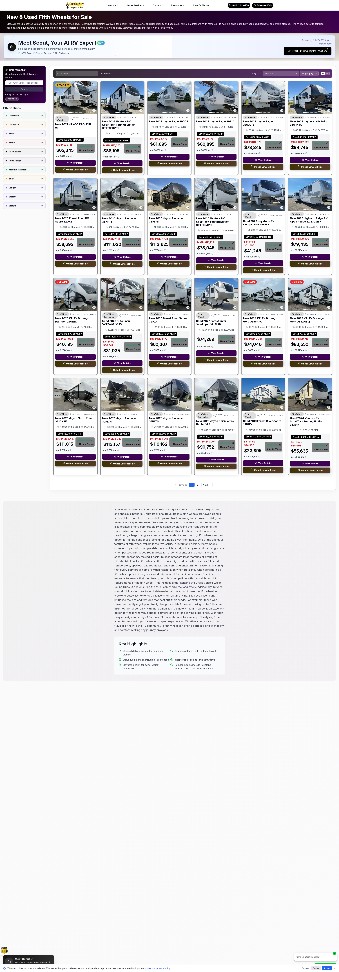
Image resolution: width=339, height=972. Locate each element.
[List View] (327, 73)
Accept (327, 968)
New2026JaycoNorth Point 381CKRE (74, 420)
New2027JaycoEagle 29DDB (168, 121)
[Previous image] (57, 97)
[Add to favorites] (94, 110)
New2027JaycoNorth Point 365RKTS (308, 123)
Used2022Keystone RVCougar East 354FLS (258, 223)
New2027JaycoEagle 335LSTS (258, 123)
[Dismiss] (5, 957)
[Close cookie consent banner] (335, 968)
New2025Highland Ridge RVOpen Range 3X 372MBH (309, 220)
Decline (316, 968)
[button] (169, 46)
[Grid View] (323, 73)
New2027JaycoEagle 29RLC (215, 121)
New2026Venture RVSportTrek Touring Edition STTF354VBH (212, 222)
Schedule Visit (264, 5)
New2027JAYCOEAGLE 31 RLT (73, 126)
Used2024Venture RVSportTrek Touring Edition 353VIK (306, 421)
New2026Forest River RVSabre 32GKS (72, 220)
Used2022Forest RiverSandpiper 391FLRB (211, 322)
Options (305, 968)
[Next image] (93, 97)
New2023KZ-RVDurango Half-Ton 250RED (72, 320)
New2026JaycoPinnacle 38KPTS (119, 220)
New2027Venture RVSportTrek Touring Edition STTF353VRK (118, 125)
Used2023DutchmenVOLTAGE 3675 (116, 322)
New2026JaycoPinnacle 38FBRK (166, 220)
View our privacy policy (158, 968)
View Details (77, 162)
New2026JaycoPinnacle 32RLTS (119, 420)
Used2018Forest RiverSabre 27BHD (262, 422)
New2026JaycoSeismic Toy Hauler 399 (215, 422)
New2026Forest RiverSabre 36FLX (168, 320)
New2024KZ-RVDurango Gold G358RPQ (260, 320)
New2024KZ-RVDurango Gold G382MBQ (307, 320)
